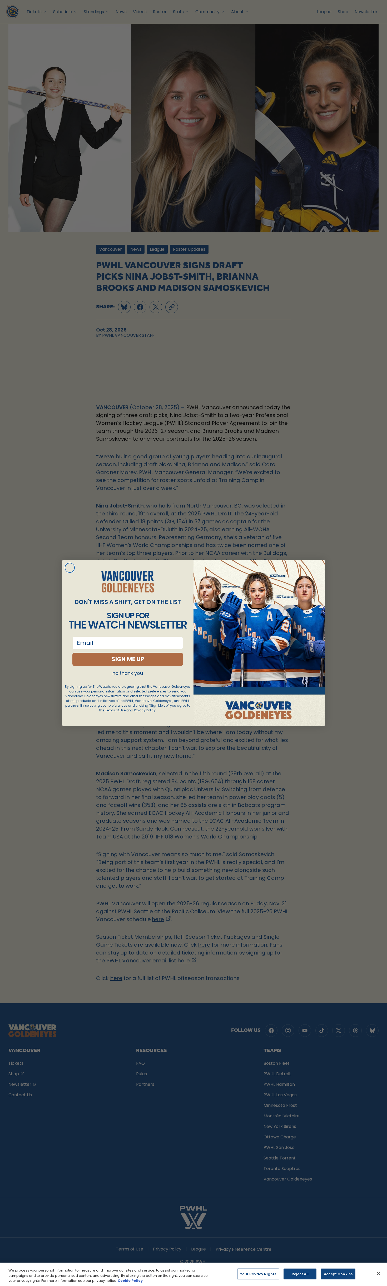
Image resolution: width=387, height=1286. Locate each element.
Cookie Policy (130, 1280)
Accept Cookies (338, 1273)
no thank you (127, 673)
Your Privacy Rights (258, 1273)
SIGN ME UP (128, 659)
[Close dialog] (70, 567)
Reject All (300, 1273)
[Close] (378, 1273)
